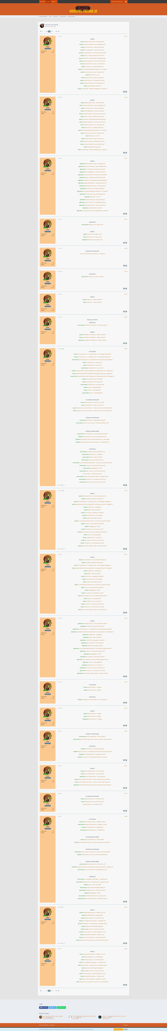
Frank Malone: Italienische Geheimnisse (95, 451)
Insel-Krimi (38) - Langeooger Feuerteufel (95, 420)
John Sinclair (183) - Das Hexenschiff (93, 379)
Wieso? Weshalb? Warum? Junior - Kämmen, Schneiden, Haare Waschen (95, 739)
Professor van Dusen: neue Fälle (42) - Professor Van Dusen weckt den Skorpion (94, 408)
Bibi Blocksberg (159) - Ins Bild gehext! (94, 827)
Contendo (104, 1017)
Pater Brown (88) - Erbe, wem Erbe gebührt (93, 72)
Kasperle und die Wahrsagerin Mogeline (95, 887)
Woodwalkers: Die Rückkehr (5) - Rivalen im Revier (95, 325)
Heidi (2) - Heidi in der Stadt (95, 457)
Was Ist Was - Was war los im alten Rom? (95, 482)
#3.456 (125, 765)
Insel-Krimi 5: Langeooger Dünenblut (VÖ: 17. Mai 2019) (114, 1016)
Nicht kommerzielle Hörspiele (48, 1018)
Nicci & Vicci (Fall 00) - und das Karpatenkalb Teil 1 (95, 869)
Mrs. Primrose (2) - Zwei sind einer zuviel (95, 471)
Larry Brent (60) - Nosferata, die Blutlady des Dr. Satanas (93, 88)
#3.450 (125, 490)
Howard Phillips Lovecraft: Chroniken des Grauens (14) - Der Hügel (94, 439)
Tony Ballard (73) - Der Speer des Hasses (93, 405)
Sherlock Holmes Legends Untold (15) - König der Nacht (95, 476)
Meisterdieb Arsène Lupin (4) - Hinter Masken (93, 63)
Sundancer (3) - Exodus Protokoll (95, 276)
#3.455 (125, 731)
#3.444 (125, 219)
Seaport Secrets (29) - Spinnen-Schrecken (93, 77)
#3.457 (125, 793)
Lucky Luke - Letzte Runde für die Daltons (95, 465)
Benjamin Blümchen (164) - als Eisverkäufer (93, 41)
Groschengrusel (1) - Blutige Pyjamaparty (94, 748)
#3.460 (125, 948)
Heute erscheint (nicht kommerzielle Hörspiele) (53, 1016)
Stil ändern (125, 1025)
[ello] (70, 1017)
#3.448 (125, 317)
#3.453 (125, 682)
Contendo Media (105, 1018)
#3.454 (125, 708)
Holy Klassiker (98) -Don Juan (93, 86)
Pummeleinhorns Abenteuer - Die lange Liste (95, 895)
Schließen (125, 1029)
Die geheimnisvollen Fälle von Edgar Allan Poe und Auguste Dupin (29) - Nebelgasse (93, 370)
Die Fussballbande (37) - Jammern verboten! (93, 50)
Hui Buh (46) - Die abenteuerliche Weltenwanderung (94, 58)
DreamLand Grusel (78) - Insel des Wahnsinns (93, 83)
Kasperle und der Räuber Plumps (95, 460)
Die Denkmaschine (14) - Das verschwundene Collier (95, 433)
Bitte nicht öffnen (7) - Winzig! (94, 687)
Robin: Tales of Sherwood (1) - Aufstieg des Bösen (95, 898)
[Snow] (40, 1017)
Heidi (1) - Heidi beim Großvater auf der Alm (93, 55)
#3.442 (125, 97)
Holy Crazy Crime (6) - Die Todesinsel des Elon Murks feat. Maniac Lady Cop (94, 751)
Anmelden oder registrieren (117, 1)
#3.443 (125, 158)
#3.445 (125, 248)
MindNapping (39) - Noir (95, 468)
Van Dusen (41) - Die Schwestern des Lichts (95, 479)
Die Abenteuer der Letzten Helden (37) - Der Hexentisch (94, 699)
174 (52, 31)
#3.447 (125, 294)
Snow (44, 1017)
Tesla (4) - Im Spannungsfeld (94, 387)
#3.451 (125, 554)
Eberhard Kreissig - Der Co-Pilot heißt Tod (94, 798)
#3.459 (125, 907)
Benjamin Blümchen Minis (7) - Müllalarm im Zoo (93, 821)
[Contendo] (99, 1017)
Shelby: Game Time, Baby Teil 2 (95, 224)
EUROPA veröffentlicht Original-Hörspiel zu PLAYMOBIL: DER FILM (87, 1016)
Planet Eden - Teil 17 (93, 74)
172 (46, 31)
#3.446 (125, 271)
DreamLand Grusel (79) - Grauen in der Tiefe (93, 402)
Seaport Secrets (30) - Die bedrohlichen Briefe (93, 80)
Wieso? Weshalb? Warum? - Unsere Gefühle (95, 736)
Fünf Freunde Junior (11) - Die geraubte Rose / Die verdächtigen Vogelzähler (94, 354)
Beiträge (42, 52)
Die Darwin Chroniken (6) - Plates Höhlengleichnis (93, 44)
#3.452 (125, 618)
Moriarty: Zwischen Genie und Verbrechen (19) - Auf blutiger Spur (94, 442)
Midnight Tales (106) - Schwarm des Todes (95, 890)
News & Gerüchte (76, 1018)
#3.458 (125, 816)
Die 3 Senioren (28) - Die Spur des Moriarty (93, 47)
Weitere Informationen (118, 1029)
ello (73, 1017)
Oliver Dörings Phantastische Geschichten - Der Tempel (93, 69)
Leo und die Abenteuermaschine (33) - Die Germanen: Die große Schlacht (95, 462)
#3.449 (125, 348)
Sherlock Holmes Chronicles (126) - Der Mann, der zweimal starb (95, 851)
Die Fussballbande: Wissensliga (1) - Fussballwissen (95, 879)
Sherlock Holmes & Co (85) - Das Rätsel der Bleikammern (95, 423)
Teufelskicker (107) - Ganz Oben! (94, 362)
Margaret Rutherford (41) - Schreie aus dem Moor (93, 61)
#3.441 (125, 36)
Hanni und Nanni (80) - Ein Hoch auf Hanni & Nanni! (93, 52)
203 (56, 31)
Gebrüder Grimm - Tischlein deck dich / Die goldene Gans (95, 882)
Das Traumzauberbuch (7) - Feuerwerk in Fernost (94, 754)
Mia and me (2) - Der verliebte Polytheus (93, 66)
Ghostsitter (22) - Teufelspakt (95, 454)
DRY (47, 26)
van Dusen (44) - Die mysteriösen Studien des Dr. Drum (94, 757)
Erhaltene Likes (44, 51)
